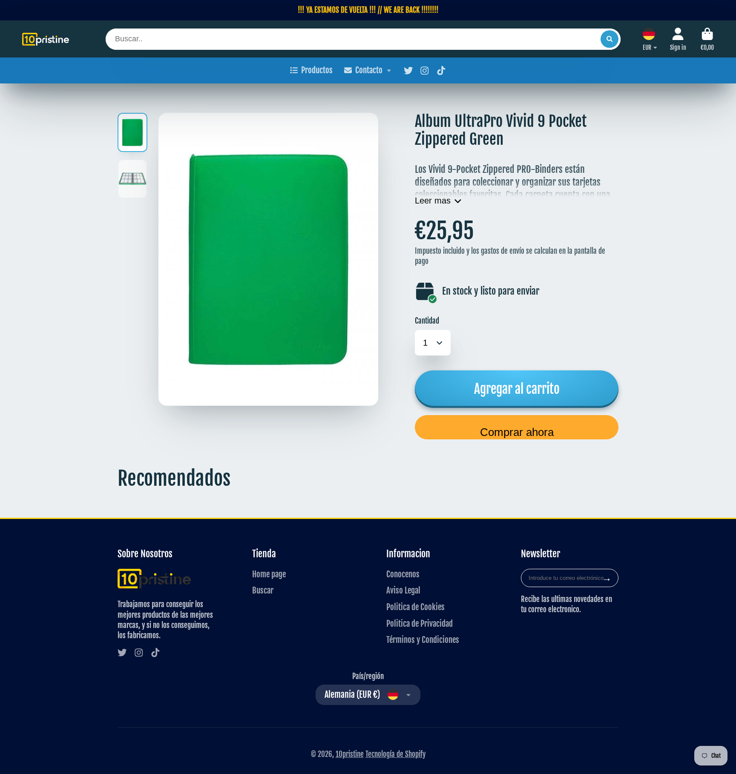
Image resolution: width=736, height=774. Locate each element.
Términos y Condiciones (422, 640)
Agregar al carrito (517, 389)
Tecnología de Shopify (395, 754)
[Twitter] (408, 70)
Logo (45, 39)
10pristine (350, 754)
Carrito (707, 39)
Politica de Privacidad (419, 624)
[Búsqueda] (609, 39)
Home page (269, 574)
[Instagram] (424, 70)
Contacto (368, 70)
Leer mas (433, 200)
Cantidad (427, 320)
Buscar (262, 590)
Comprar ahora (517, 432)
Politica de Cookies (415, 607)
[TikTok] (441, 70)
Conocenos (403, 574)
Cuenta (678, 39)
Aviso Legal (403, 590)
